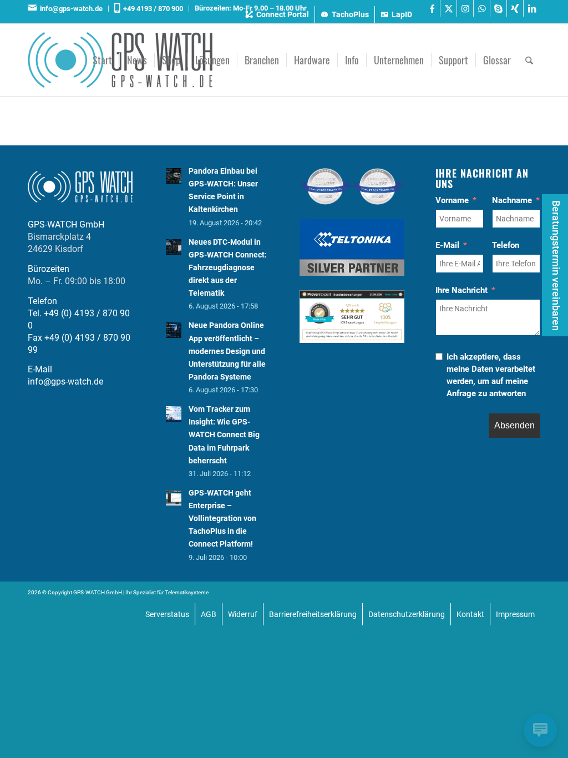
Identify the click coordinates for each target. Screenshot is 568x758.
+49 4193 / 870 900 (151, 8)
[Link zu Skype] (498, 8)
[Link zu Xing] (515, 8)
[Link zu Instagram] (465, 8)
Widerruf (242, 614)
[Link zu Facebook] (432, 8)
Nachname (512, 200)
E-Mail (447, 245)
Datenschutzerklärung (406, 614)
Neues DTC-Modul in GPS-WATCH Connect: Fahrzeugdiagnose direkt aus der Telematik (228, 267)
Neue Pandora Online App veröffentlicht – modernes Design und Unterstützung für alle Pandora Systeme (227, 351)
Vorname (452, 200)
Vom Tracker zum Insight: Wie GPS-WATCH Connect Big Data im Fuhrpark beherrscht (224, 435)
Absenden (514, 425)
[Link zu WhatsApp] (482, 8)
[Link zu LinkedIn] (532, 8)
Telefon (505, 245)
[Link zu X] (448, 8)
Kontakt (470, 614)
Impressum (515, 614)
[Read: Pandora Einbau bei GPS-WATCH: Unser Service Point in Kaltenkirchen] (174, 176)
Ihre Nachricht (461, 290)
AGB (208, 614)
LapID (402, 14)
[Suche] (529, 60)
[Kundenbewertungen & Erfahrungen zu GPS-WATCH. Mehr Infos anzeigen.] (352, 340)
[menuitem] (68, 9)
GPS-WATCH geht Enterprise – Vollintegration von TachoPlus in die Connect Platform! (222, 518)
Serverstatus (167, 614)
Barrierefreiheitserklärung (313, 614)
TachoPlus (350, 14)
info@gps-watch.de (70, 8)
